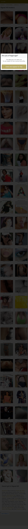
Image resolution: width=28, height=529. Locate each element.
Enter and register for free (14, 67)
